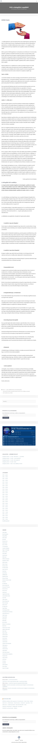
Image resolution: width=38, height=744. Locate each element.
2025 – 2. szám (5, 482)
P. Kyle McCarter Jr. (5, 613)
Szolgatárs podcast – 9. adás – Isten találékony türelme (12, 463)
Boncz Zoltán (4, 544)
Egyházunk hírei (7, 698)
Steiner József (4, 634)
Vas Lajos (4, 661)
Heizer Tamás (4, 564)
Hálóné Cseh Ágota (5, 558)
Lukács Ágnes (4, 599)
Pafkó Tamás (4, 615)
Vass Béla (4, 662)
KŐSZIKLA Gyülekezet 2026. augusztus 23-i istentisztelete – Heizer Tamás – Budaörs (17, 701)
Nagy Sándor (4, 608)
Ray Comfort (4, 622)
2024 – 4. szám (5, 487)
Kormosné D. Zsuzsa (6, 587)
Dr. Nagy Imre (4, 606)
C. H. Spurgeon (5, 546)
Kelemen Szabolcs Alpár (6, 579)
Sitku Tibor (4, 631)
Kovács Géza (4, 590)
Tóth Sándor (4, 650)
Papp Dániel (4, 617)
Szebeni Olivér (5, 636)
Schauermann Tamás (6, 627)
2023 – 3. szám (5, 494)
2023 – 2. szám (5, 496)
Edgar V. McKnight (5, 550)
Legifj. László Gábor (5, 594)
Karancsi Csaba (5, 578)
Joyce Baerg (4, 572)
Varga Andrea (4, 657)
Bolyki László (4, 542)
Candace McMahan (5, 548)
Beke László (4, 537)
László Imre (4, 592)
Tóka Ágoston (4, 645)
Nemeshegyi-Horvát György (7, 611)
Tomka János (4, 647)
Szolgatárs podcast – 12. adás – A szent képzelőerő (11, 458)
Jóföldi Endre (11, 389)
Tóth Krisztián (5, 648)
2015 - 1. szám (5, 389)
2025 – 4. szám (5, 478)
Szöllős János (4, 639)
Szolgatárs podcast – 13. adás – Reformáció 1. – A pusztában (13, 456)
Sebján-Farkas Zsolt (6, 629)
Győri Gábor (4, 553)
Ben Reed (4, 539)
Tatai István (4, 681)
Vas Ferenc (4, 659)
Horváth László (5, 567)
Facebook (17, 740)
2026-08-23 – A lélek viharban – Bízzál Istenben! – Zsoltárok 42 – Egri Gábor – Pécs (17, 702)
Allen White (4, 532)
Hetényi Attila (5, 565)
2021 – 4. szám (5, 506)
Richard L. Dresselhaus (6, 624)
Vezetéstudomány (18, 389)
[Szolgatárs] (1, 1)
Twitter (21, 740)
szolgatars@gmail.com (12, 731)
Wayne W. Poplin (5, 668)
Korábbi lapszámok (5, 520)
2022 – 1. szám (5, 505)
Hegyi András (4, 562)
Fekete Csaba (4, 551)
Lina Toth (4, 597)
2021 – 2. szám (5, 510)
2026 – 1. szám (5, 476)
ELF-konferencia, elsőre (8, 392)
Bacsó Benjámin (5, 534)
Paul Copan (4, 618)
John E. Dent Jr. (5, 569)
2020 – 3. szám (5, 515)
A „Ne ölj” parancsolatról (12, 679)
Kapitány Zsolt (5, 576)
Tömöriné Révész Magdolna (7, 654)
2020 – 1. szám (5, 519)
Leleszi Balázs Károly (6, 595)
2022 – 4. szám (5, 499)
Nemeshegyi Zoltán (5, 609)
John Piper (4, 571)
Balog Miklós (4, 535)
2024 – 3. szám (5, 489)
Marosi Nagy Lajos (5, 601)
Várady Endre (4, 655)
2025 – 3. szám (5, 480)
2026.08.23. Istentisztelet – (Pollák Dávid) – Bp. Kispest (12, 706)
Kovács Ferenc (5, 588)
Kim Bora (4, 581)
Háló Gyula (4, 557)
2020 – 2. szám (5, 517)
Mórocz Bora (4, 604)
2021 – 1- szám (5, 512)
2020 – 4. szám (5, 513)
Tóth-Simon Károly (5, 652)
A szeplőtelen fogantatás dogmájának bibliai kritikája (17, 683)
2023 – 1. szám (5, 498)
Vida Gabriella (4, 664)
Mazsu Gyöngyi (5, 602)
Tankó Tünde (4, 641)
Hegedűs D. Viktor (5, 560)
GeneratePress (24, 742)
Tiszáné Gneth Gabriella (6, 643)
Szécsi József (4, 638)
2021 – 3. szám (5, 508)
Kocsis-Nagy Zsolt (5, 585)
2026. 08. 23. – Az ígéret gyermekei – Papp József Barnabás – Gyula (14, 704)
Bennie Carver (5, 541)
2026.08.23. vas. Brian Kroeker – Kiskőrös (9, 708)
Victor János (4, 666)
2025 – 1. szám (5, 483)
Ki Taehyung (4, 583)
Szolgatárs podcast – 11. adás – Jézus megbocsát (11, 460)
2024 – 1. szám (5, 492)
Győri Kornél (4, 555)
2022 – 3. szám (5, 501)
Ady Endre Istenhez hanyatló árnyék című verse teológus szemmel (16, 391)
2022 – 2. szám (5, 503)
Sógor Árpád (4, 632)
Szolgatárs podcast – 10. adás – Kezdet (9, 461)
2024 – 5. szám (5, 485)
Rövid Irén (4, 625)
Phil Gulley (4, 620)
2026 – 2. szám (5, 475)
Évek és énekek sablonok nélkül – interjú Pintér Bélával (17, 681)
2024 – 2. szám (5, 490)
